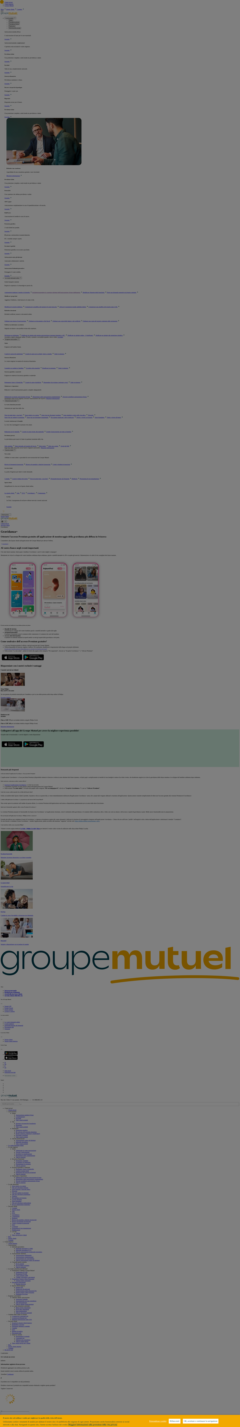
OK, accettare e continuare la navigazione (201, 1421)
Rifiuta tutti (174, 1421)
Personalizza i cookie (157, 1421)
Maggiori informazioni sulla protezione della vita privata (92, 1425)
